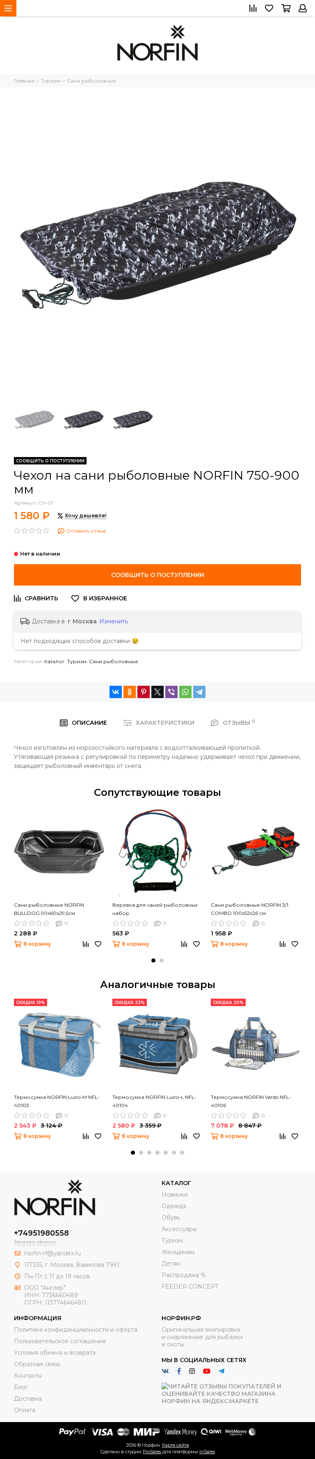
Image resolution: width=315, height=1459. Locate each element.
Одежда (174, 1206)
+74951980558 (41, 1233)
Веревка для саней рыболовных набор (155, 909)
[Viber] (171, 692)
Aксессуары (179, 1229)
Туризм (77, 661)
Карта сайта (175, 1445)
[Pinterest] (143, 692)
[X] (157, 692)
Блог (21, 1387)
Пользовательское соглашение (60, 1341)
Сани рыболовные (113, 661)
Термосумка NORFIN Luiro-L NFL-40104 (154, 1101)
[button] (153, 960)
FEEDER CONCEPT (190, 1286)
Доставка (28, 1398)
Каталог (54, 661)
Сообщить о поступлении (157, 575)
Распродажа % (184, 1275)
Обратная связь (37, 1364)
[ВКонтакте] (116, 692)
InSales (207, 1451)
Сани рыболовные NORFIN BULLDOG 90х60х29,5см (49, 909)
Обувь (171, 1217)
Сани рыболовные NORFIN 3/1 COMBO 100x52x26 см (249, 909)
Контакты (28, 1375)
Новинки (175, 1194)
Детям (171, 1263)
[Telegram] (199, 692)
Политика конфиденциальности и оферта (75, 1329)
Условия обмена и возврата (55, 1352)
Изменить (113, 621)
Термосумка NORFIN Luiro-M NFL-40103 (57, 1101)
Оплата (24, 1410)
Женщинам (178, 1252)
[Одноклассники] (129, 692)
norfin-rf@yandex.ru (52, 1253)
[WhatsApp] (185, 692)
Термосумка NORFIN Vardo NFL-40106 (251, 1101)
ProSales (152, 1451)
